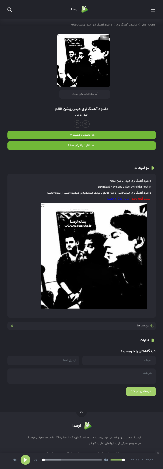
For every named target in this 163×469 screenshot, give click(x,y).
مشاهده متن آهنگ (83, 94)
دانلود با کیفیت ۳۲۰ (79, 145)
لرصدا (50, 193)
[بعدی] (35, 459)
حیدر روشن (81, 115)
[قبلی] (14, 459)
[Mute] (106, 459)
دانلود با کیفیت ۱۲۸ (80, 135)
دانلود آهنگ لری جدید (137, 193)
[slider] (72, 460)
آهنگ (104, 37)
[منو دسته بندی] (153, 10)
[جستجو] (9, 9)
